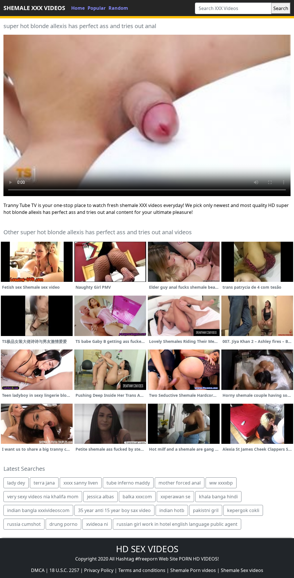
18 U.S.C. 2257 (64, 570)
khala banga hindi (218, 496)
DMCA (38, 570)
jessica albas (100, 496)
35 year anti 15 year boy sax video (114, 510)
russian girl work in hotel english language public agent (177, 524)
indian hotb (171, 510)
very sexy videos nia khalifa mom (42, 496)
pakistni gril (205, 510)
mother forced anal (179, 483)
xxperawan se (175, 496)
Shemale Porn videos (193, 570)
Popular (97, 8)
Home (78, 8)
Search (280, 8)
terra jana (44, 483)
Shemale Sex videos (242, 570)
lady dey (16, 483)
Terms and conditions (141, 570)
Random (118, 8)
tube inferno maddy (128, 483)
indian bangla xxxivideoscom (38, 510)
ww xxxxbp (221, 483)
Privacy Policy (98, 570)
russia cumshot (24, 524)
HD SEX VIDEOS (147, 549)
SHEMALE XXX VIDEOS (34, 8)
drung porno (63, 524)
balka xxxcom (137, 496)
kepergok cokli (243, 510)
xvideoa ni (97, 524)
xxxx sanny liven (80, 483)
